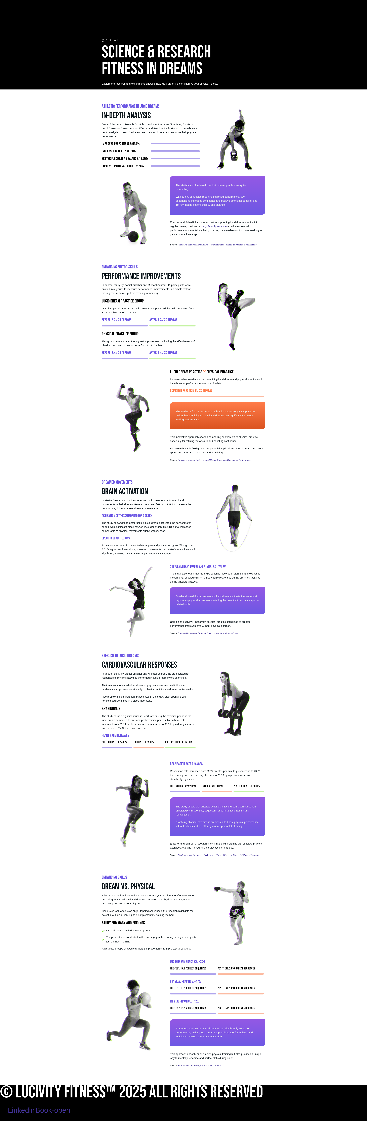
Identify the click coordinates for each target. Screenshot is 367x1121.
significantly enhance (215, 226)
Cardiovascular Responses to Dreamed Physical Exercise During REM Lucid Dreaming (219, 855)
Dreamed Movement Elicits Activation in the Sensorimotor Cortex (208, 633)
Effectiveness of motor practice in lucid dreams (200, 1065)
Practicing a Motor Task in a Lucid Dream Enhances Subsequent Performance (214, 460)
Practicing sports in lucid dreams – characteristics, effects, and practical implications (217, 244)
